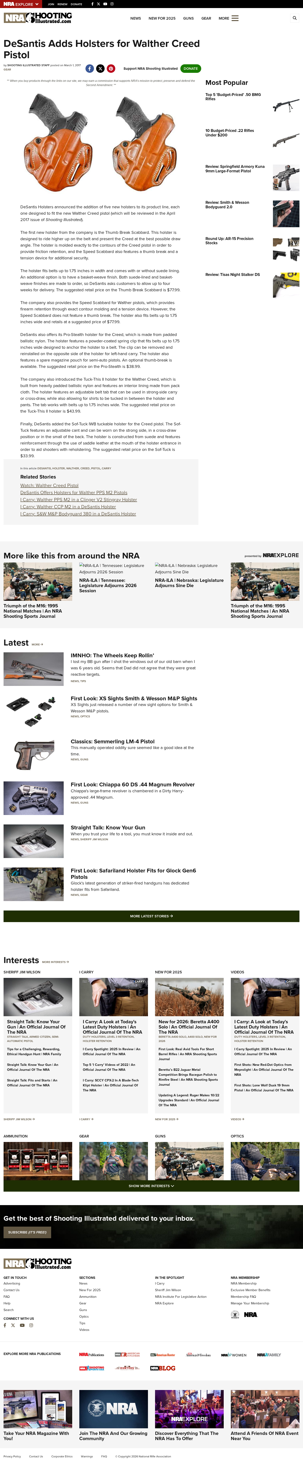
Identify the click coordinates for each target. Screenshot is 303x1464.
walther (72, 468)
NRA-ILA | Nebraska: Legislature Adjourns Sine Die (189, 583)
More (36, 644)
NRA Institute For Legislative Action (181, 1296)
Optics (85, 716)
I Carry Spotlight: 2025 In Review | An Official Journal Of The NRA (111, 1052)
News (135, 18)
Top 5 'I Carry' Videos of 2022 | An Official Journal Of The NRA (109, 1067)
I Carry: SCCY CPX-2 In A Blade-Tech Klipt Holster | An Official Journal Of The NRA (111, 1085)
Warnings (87, 1456)
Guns (188, 18)
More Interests (54, 962)
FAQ (7, 1296)
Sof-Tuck (80, 424)
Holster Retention (97, 1041)
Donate (76, 4)
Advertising (12, 1283)
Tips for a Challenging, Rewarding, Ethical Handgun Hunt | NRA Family (34, 1052)
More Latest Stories (170, 916)
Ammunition (16, 1136)
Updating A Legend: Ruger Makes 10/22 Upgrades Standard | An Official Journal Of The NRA (189, 1100)
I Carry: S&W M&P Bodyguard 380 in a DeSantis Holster (78, 513)
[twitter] (100, 66)
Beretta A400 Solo (172, 1037)
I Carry (86, 972)
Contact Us (12, 1290)
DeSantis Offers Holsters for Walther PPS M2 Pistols (73, 492)
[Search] (294, 18)
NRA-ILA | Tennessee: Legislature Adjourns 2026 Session (108, 585)
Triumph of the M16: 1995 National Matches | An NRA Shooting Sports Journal (33, 611)
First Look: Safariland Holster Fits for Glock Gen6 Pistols (133, 873)
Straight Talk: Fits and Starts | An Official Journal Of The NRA (32, 1083)
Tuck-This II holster (101, 379)
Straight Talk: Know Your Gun (108, 827)
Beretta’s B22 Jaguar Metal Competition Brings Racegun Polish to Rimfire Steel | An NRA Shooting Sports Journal (188, 1077)
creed (85, 468)
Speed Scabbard (95, 303)
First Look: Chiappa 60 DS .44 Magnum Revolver (133, 784)
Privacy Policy (12, 1456)
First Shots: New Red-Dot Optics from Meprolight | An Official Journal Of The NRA (264, 1069)
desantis (44, 468)
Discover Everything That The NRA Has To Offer (186, 1436)
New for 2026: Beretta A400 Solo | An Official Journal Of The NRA (189, 1027)
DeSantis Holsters (36, 207)
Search (9, 1309)
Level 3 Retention (120, 1037)
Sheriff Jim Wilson (94, 839)
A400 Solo (195, 1037)
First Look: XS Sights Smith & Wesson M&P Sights (134, 698)
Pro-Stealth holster (80, 334)
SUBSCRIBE (27, 1232)
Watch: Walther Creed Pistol (49, 485)
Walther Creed (85, 213)
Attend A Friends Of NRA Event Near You (265, 1436)
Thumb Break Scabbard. (127, 232)
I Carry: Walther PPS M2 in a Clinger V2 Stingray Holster (78, 499)
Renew (62, 4)
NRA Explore (164, 1303)
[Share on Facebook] (89, 66)
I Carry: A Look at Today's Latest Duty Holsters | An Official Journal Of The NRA (112, 1027)
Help (7, 1303)
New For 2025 (162, 18)
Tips (83, 681)
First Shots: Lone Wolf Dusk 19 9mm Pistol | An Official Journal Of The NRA (264, 1088)
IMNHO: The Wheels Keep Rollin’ (112, 655)
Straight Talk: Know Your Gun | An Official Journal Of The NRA (36, 1027)
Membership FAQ (243, 1296)
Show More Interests (177, 1186)
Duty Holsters (94, 1037)
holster (58, 468)
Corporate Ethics (62, 1456)
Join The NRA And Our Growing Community (113, 1436)
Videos (237, 972)
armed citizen (39, 1037)
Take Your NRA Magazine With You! (36, 1436)
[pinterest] (111, 66)
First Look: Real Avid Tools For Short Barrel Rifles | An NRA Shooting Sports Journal (188, 1054)
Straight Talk (17, 1037)
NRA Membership (244, 1283)
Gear (206, 18)
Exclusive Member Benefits (251, 1290)
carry (106, 468)
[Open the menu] (235, 18)
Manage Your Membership (250, 1303)
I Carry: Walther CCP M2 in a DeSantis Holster (68, 506)
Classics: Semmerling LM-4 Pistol (113, 741)
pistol (95, 468)
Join (51, 4)
